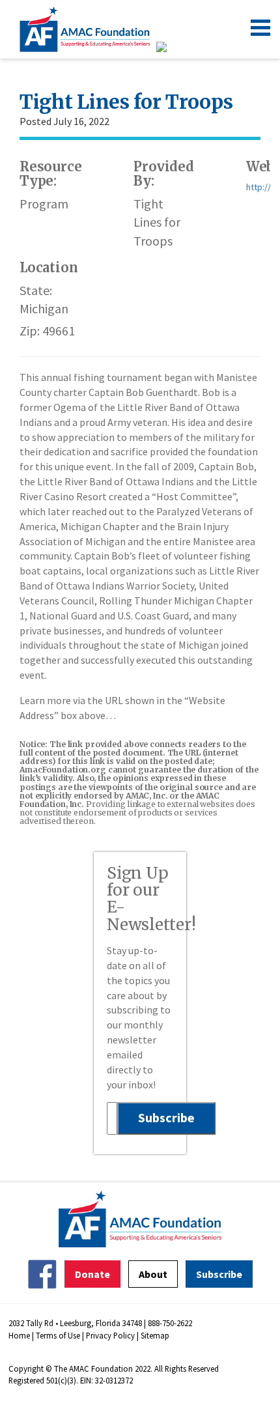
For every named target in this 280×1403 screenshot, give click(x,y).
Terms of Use (58, 1335)
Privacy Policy (110, 1335)
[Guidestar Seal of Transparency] (177, 47)
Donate (92, 1274)
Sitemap (155, 1335)
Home (19, 1335)
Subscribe (219, 1274)
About (153, 1274)
